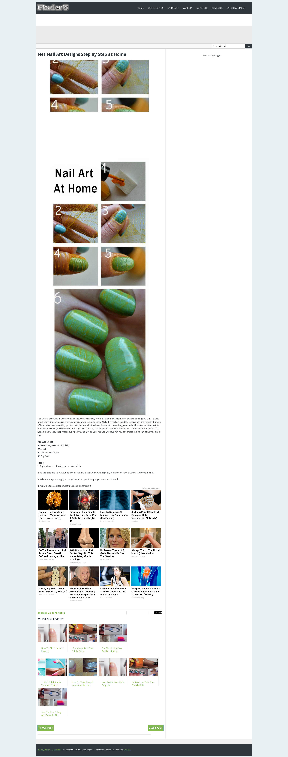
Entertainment (236, 7)
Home (140, 7)
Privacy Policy (44, 749)
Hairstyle (202, 7)
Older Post (155, 727)
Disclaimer (56, 749)
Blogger (217, 55)
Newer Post (46, 727)
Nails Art (172, 7)
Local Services (145, 19)
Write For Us (156, 7)
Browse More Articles (51, 612)
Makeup (187, 7)
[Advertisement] (99, 134)
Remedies (217, 7)
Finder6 (127, 749)
